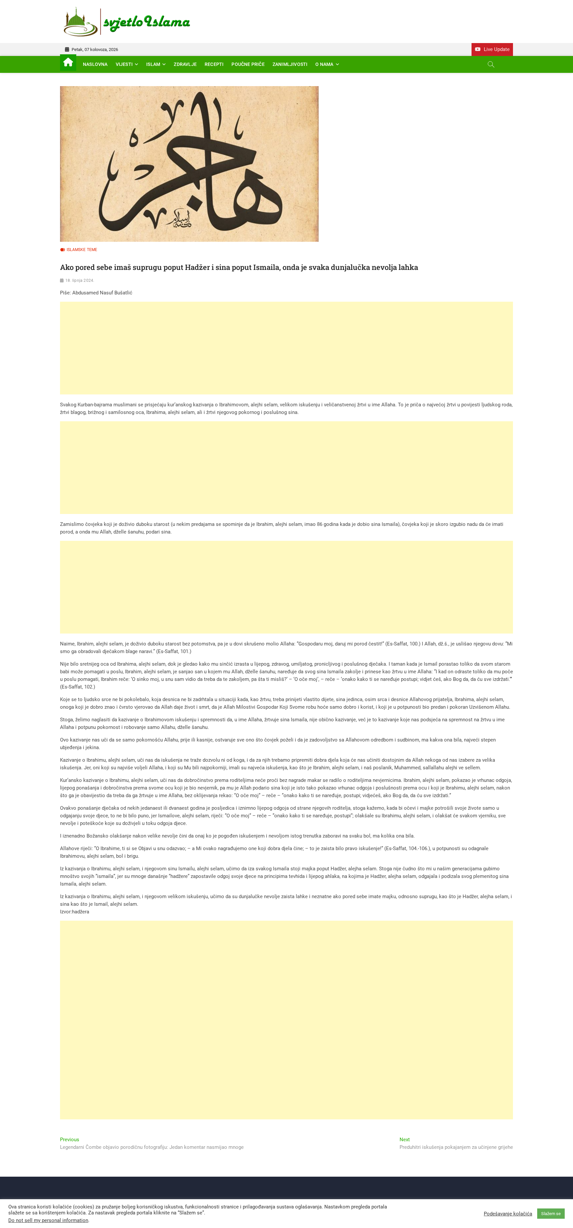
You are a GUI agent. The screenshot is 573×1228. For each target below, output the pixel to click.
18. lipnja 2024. (79, 280)
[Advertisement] (259, 348)
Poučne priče (247, 64)
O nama (324, 64)
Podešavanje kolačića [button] (508, 1214)
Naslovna (95, 64)
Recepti (214, 64)
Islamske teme (82, 249)
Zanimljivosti (290, 64)
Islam (153, 64)
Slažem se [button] (551, 1213)
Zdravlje (185, 64)
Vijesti (124, 64)
